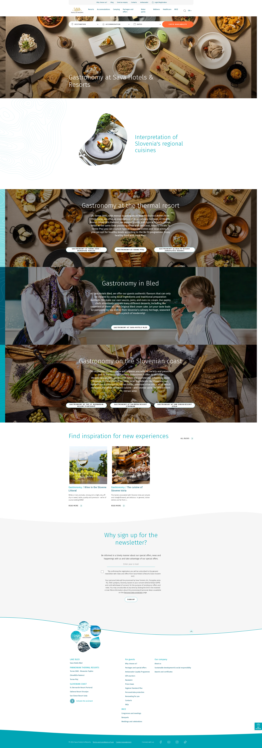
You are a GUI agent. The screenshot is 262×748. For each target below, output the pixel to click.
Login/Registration (161, 2)
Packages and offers (128, 10)
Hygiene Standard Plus (133, 688)
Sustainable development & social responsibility (173, 668)
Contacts (134, 2)
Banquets (125, 717)
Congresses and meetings (131, 713)
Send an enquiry (122, 2)
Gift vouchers (130, 676)
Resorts (91, 9)
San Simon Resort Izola (78, 696)
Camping (116, 9)
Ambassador (144, 2)
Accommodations (103, 9)
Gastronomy (75, 487)
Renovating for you (132, 696)
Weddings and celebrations (131, 722)
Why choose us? (102, 2)
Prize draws (129, 684)
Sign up (131, 599)
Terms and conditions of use (103, 742)
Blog (112, 2)
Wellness (156, 9)
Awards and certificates (164, 672)
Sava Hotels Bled (76, 663)
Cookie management (123, 742)
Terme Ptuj (74, 679)
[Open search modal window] (184, 10)
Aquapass (129, 680)
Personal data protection (133, 593)
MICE (176, 9)
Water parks (143, 10)
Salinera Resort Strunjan (79, 692)
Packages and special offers (135, 668)
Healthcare (167, 9)
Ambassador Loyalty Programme (137, 672)
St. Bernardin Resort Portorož (81, 688)
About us (158, 664)
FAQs (127, 705)
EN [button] (189, 11)
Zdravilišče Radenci (77, 675)
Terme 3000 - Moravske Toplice (81, 671)
